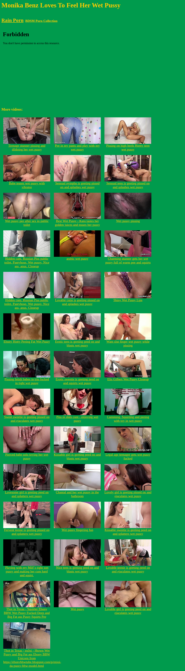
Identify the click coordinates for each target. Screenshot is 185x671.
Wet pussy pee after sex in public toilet (27, 223)
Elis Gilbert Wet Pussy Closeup (128, 379)
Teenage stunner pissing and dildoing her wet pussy (26, 147)
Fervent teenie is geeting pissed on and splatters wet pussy (27, 532)
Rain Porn (12, 20)
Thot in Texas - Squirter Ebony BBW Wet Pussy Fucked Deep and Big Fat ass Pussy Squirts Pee (27, 612)
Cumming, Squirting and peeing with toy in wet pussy (128, 419)
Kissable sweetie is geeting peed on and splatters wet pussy (128, 532)
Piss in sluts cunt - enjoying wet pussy (77, 419)
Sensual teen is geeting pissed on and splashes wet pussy (128, 185)
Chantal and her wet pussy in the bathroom (77, 494)
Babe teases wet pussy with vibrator (27, 185)
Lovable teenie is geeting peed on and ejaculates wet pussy (128, 569)
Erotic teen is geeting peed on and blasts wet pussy (77, 343)
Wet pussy (77, 609)
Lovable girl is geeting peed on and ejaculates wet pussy (128, 611)
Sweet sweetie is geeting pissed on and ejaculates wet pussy (27, 419)
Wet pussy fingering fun (77, 530)
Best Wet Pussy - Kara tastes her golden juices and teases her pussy (77, 223)
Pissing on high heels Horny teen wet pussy (128, 147)
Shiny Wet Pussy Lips (127, 300)
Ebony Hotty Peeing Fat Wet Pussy (27, 341)
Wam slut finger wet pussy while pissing (128, 343)
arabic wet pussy (77, 258)
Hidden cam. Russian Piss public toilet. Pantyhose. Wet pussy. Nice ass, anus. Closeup (26, 262)
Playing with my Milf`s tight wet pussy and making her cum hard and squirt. (26, 571)
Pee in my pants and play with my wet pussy (77, 147)
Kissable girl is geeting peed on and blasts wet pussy (77, 456)
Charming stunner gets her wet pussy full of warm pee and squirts (128, 260)
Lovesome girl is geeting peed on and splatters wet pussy (27, 494)
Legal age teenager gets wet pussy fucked (128, 456)
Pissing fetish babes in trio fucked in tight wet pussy (27, 381)
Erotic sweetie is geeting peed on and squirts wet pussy (77, 381)
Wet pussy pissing (128, 221)
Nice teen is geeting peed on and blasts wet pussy (77, 569)
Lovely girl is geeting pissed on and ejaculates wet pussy (127, 494)
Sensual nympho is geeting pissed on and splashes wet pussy (77, 185)
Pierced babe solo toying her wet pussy (26, 456)
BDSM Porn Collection (41, 21)
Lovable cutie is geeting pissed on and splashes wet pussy (77, 302)
